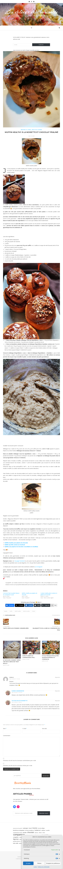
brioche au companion (19, 830)
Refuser (39, 863)
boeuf (30, 828)
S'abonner (41, 44)
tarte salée (15, 843)
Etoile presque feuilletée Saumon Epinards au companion (50, 657)
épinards (21, 843)
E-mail (25, 728)
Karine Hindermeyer (18, 691)
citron (43, 832)
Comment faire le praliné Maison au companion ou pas (11, 593)
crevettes (21, 837)
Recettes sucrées (37, 129)
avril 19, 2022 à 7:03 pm (17, 702)
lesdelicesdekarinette (10, 615)
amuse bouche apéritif (17, 828)
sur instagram (38, 566)
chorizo (36, 832)
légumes (16, 839)
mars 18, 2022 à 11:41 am (14, 678)
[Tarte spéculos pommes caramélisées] (6, 622)
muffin (11, 611)
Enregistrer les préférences (53, 863)
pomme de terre (16, 841)
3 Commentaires (56, 615)
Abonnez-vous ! (43, 813)
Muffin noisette (26, 611)
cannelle (48, 830)
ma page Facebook (20, 561)
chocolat (30, 832)
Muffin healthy (18, 611)
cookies (35, 867)
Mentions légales (21, 858)
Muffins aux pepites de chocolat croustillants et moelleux (21, 546)
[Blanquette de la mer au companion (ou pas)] (57, 622)
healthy (5, 611)
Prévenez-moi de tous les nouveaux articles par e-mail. (17, 765)
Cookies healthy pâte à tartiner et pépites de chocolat (49, 593)
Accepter (28, 863)
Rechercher (46, 776)
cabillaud (43, 830)
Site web (44, 728)
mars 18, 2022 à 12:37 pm (17, 692)
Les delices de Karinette (31, 12)
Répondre (57, 677)
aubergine (25, 828)
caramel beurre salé (17, 832)
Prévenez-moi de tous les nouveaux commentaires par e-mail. (19, 760)
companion (19, 835)
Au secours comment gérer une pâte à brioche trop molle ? (12, 661)
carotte (25, 832)
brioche (34, 828)
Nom (5, 728)
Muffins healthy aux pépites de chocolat (16, 543)
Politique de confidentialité (43, 867)
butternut (38, 830)
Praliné (33, 611)
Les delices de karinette (19, 700)
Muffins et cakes (26, 129)
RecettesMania (36, 788)
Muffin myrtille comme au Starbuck (15, 544)
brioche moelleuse (29, 830)
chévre (40, 832)
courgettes (16, 837)
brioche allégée (41, 828)
